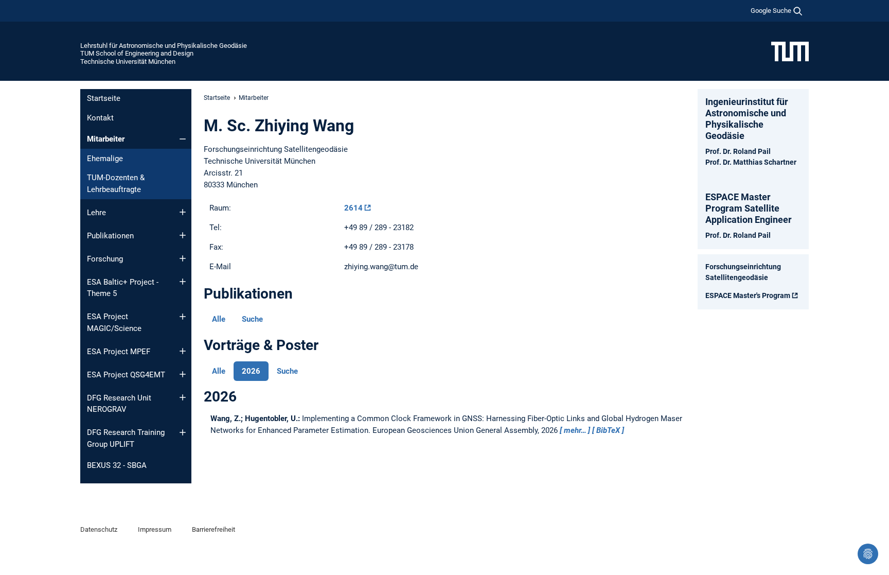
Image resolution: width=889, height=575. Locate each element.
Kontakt (100, 118)
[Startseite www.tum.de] (790, 51)
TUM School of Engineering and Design (136, 53)
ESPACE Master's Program (747, 295)
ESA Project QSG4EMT (126, 374)
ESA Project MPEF (118, 351)
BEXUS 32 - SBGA (117, 465)
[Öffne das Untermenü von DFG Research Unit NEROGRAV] (182, 397)
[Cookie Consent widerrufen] (868, 554)
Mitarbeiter (106, 139)
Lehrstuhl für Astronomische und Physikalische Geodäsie (163, 45)
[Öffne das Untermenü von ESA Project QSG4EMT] (182, 374)
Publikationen (110, 235)
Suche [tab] (252, 319)
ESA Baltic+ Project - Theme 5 (122, 288)
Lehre (96, 212)
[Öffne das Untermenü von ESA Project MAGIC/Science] (182, 316)
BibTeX (608, 430)
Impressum (154, 529)
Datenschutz (98, 529)
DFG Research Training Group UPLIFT (126, 438)
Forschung (105, 259)
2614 (353, 208)
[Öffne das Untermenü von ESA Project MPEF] (182, 351)
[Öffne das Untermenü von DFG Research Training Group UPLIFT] (182, 432)
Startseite (103, 98)
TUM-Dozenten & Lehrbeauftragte (116, 183)
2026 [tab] (251, 371)
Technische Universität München (127, 61)
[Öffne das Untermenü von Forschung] (182, 258)
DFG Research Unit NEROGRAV (119, 403)
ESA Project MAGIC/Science (114, 322)
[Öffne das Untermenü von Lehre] (182, 212)
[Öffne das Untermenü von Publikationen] (182, 235)
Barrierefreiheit (213, 529)
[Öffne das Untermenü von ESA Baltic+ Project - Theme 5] (182, 281)
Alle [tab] (218, 319)
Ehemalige (105, 158)
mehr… (575, 430)
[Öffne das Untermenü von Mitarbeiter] (182, 139)
